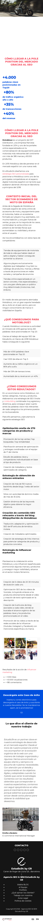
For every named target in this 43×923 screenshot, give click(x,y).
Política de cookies (23, 901)
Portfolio (23, 890)
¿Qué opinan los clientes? (23, 893)
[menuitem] (33, 919)
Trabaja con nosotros (23, 895)
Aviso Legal (23, 898)
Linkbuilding (9, 401)
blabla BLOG (23, 884)
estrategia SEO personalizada (15, 174)
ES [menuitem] (33, 919)
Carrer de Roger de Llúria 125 (16, 871)
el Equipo (23, 887)
